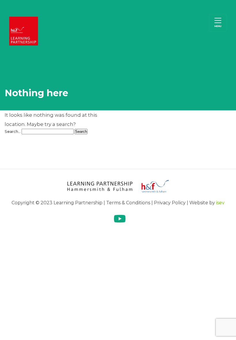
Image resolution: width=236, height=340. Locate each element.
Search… (13, 131)
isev (220, 202)
